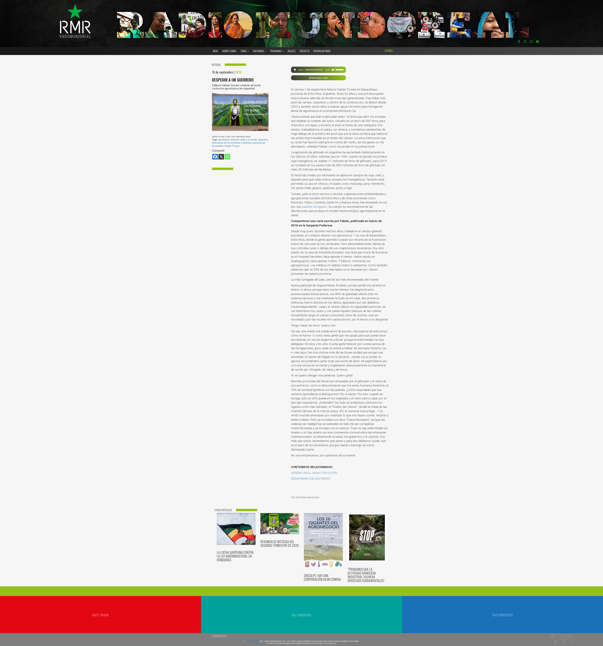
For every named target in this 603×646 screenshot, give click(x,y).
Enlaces (292, 51)
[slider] (340, 69)
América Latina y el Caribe (244, 139)
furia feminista (502, 614)
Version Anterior (321, 51)
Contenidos (259, 51)
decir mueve (100, 614)
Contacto (304, 51)
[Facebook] (215, 156)
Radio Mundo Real (252, 641)
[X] (221, 156)
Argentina (263, 139)
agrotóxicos (224, 139)
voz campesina (301, 614)
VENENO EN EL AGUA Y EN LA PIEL (314, 473)
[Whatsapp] (227, 156)
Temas (243, 51)
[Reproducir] (295, 69)
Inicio (215, 51)
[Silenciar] (333, 69)
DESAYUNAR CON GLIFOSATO (310, 478)
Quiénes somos (229, 51)
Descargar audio (319, 77)
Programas (276, 51)
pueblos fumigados (314, 206)
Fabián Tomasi (232, 145)
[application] (318, 70)
